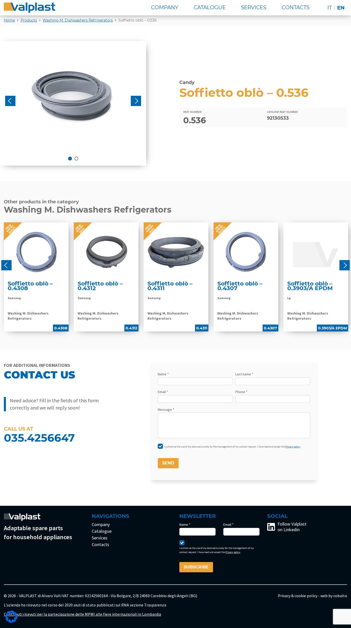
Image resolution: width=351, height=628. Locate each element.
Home (9, 20)
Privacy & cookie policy (297, 595)
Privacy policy (292, 446)
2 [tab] (76, 158)
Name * (163, 374)
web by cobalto (333, 595)
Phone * (241, 392)
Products (29, 20)
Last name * (244, 374)
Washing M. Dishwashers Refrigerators (78, 20)
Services (253, 7)
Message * (166, 409)
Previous (10, 101)
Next (136, 101)
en (341, 7)
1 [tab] (70, 158)
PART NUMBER (192, 112)
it (329, 7)
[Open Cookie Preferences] (11, 617)
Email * (163, 392)
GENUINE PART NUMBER (282, 112)
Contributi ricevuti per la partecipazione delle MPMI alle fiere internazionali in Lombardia (82, 614)
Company (164, 7)
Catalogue (210, 7)
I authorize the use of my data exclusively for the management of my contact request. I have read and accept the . (232, 446)
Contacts (295, 7)
